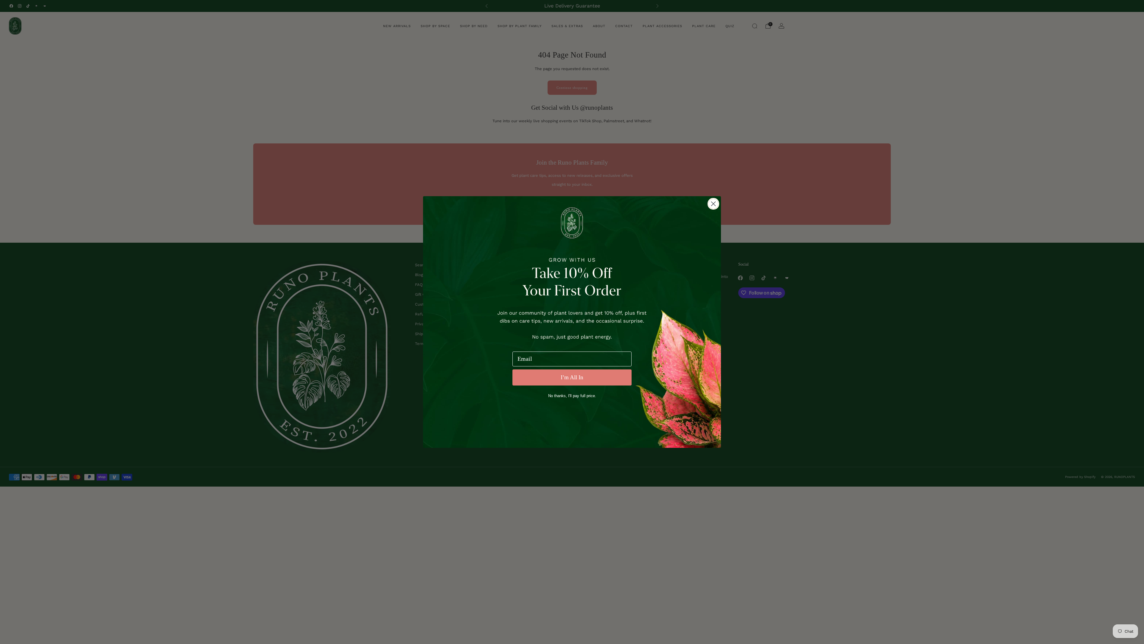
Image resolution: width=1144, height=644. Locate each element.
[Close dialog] (713, 204)
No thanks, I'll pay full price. (572, 396)
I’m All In (572, 377)
